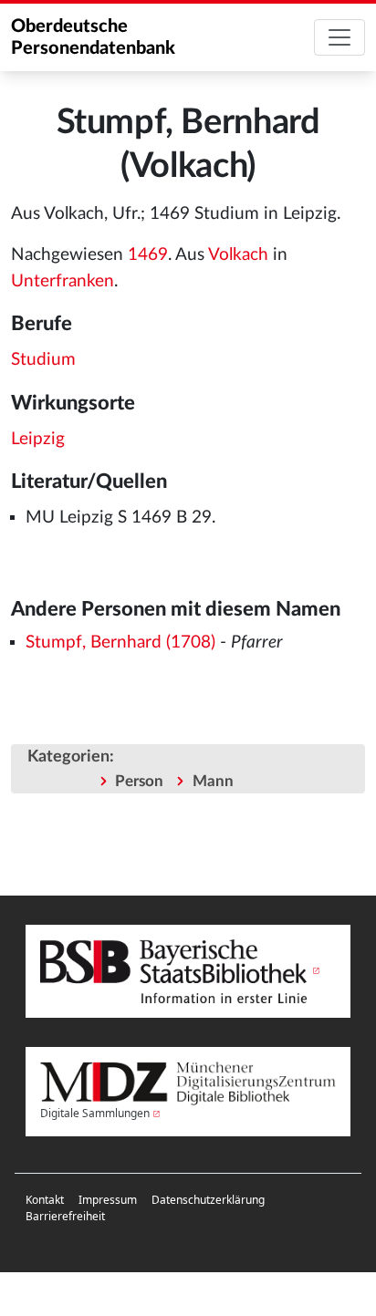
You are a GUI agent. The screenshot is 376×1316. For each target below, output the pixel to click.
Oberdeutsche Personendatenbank (93, 37)
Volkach (238, 255)
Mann (213, 781)
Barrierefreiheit (65, 1216)
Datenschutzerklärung (208, 1199)
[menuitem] (45, 1200)
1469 (148, 255)
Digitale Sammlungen (95, 1113)
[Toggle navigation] (339, 37)
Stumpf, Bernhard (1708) (120, 642)
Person (139, 781)
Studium (43, 359)
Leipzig (38, 439)
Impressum (107, 1199)
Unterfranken (62, 281)
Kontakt (45, 1199)
